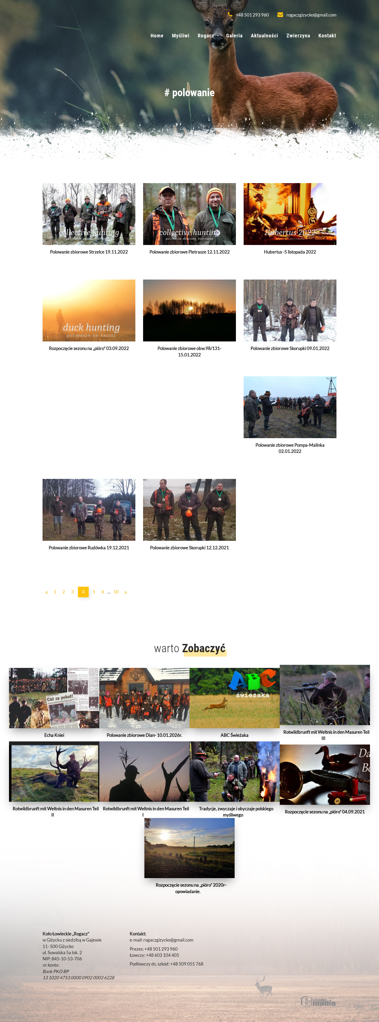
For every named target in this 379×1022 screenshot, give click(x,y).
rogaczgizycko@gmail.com (311, 15)
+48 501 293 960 (252, 15)
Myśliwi (181, 35)
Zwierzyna (298, 35)
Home (157, 35)
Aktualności (264, 35)
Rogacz (206, 35)
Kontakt (327, 35)
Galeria (234, 35)
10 (116, 591)
